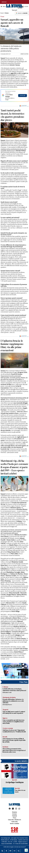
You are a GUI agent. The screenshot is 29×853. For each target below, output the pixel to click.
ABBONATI (4, 2)
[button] (14, 670)
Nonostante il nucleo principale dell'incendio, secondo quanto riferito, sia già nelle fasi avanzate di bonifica (14, 377)
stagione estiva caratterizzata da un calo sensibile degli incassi (13, 150)
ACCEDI (26, 6)
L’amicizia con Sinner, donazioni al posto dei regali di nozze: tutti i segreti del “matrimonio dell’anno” (14, 531)
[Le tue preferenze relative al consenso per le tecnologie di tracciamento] (26, 850)
